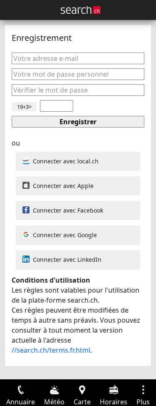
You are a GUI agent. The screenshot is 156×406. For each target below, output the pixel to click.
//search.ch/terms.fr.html (51, 350)
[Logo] (81, 10)
